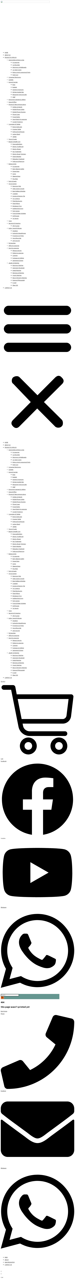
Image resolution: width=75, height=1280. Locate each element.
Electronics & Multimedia (19, 67)
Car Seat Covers (16, 70)
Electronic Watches (17, 265)
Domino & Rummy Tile (18, 196)
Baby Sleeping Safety (18, 169)
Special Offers (13, 102)
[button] (37, 365)
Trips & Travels (13, 139)
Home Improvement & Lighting (17, 99)
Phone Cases (16, 114)
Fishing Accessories (17, 253)
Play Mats (15, 179)
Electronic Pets (16, 186)
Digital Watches (16, 270)
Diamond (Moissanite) (18, 280)
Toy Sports (15, 218)
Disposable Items (17, 144)
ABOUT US (7, 55)
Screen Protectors (17, 122)
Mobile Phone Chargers (19, 112)
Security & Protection (15, 223)
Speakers (15, 231)
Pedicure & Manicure (18, 161)
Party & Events (13, 181)
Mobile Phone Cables (18, 109)
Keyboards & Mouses (18, 132)
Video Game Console (18, 189)
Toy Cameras (16, 198)
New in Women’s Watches (19, 278)
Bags (13, 85)
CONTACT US (8, 288)
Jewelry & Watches (14, 263)
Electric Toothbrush (17, 146)
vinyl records (16, 241)
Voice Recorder (16, 238)
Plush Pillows (16, 203)
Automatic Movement (18, 268)
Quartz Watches (16, 275)
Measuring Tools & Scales (19, 94)
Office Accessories (14, 246)
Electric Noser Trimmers (19, 154)
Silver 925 (15, 285)
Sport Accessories (14, 248)
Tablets (14, 137)
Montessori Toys (17, 206)
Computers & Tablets (14, 124)
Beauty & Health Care (14, 142)
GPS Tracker (15, 226)
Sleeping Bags (16, 176)
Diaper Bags (15, 171)
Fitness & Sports (16, 250)
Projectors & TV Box (18, 236)
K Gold (14, 283)
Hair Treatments (16, 151)
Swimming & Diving (17, 260)
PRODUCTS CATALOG (11, 57)
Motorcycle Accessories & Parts (21, 72)
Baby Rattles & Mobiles (18, 191)
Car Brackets (16, 65)
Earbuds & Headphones (19, 233)
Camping (14, 255)
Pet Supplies (12, 243)
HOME (6, 52)
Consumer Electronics (15, 77)
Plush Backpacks (17, 201)
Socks (14, 174)
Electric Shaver (16, 149)
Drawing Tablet (16, 129)
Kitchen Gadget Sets (18, 92)
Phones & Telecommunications (17, 104)
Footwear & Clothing (18, 258)
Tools (10, 221)
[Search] (2, 997)
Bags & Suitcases (17, 127)
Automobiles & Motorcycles (16, 60)
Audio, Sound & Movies (15, 228)
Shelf (13, 97)
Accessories (15, 62)
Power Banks (16, 117)
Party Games (16, 211)
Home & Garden (13, 82)
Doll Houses (15, 216)
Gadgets (11, 80)
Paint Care (15, 75)
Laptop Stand (16, 134)
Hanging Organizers (18, 90)
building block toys (17, 208)
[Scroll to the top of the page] (1, 1268)
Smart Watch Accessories (19, 119)
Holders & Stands (17, 107)
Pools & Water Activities (19, 213)
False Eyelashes (16, 156)
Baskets (14, 87)
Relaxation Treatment (18, 159)
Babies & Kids (12, 164)
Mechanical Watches (18, 273)
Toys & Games (13, 184)
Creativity (15, 194)
